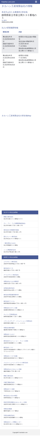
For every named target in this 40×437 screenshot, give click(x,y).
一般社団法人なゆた (10, 243)
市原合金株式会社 (9, 415)
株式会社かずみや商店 (10, 395)
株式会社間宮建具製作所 (11, 294)
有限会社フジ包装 (9, 389)
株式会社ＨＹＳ (8, 268)
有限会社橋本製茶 (9, 327)
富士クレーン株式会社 (10, 236)
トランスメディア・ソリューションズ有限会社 (18, 321)
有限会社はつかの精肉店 (11, 281)
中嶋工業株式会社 (9, 382)
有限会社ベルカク (9, 334)
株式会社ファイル (9, 301)
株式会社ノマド (8, 347)
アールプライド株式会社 (11, 275)
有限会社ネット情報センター (12, 422)
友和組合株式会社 (9, 288)
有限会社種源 (8, 409)
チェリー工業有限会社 (10, 314)
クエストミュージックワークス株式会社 (16, 362)
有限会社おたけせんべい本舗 (12, 369)
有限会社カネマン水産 (10, 308)
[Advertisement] (20, 91)
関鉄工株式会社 (8, 217)
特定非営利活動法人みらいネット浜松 (15, 402)
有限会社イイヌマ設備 (10, 356)
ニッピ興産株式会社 (10, 250)
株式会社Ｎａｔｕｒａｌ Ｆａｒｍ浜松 (16, 341)
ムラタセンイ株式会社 (10, 261)
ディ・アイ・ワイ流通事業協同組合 (14, 223)
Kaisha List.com (8, 2)
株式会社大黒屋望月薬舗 (11, 230)
